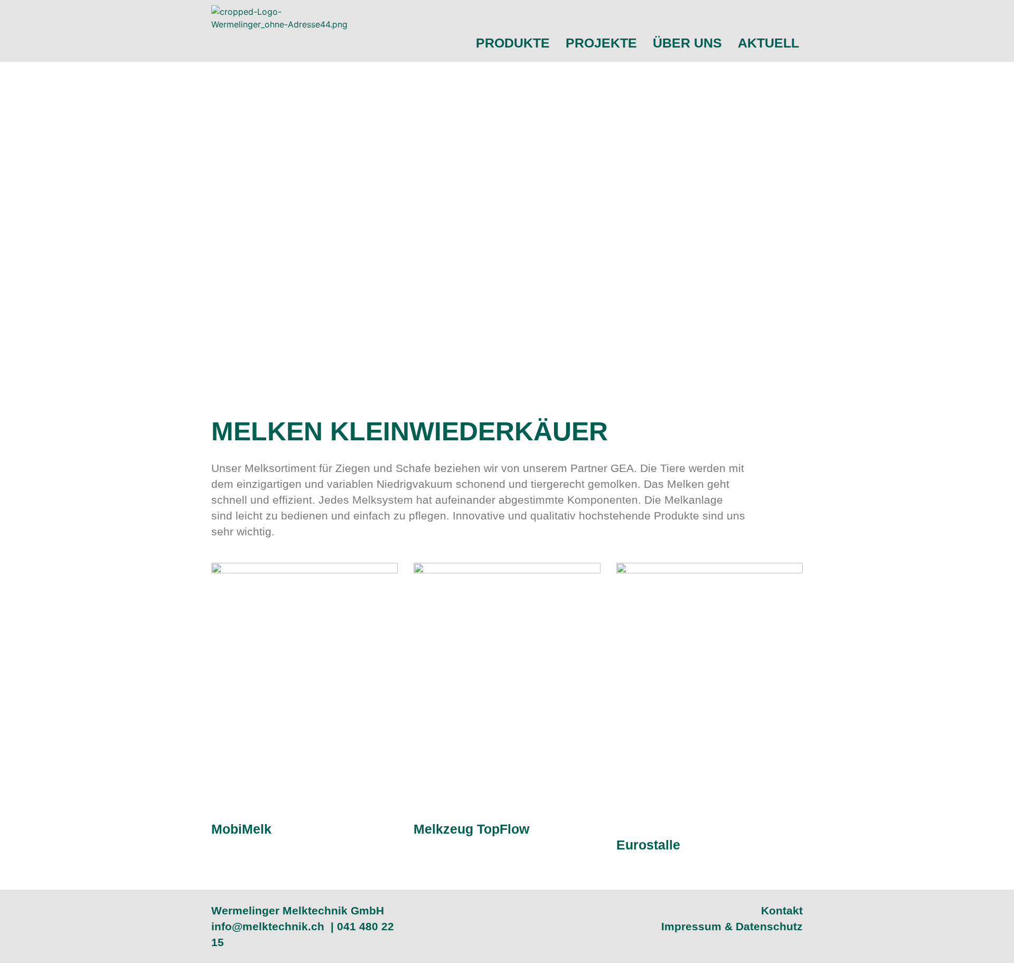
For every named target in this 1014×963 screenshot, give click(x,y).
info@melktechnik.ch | (274, 926)
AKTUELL (768, 42)
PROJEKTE (601, 42)
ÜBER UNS (687, 42)
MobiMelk (241, 829)
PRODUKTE (513, 42)
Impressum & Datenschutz (732, 926)
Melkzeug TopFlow (471, 829)
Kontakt (782, 910)
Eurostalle (648, 844)
